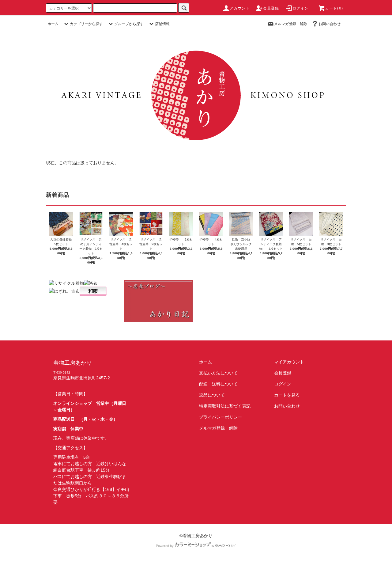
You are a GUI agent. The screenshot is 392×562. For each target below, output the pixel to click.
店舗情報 (162, 24)
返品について (212, 395)
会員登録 (271, 8)
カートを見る (287, 395)
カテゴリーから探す (86, 24)
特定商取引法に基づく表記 (225, 406)
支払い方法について (218, 372)
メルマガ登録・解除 (290, 24)
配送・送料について (218, 384)
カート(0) (334, 8)
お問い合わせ (329, 24)
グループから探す (129, 24)
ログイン (300, 8)
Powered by (165, 546)
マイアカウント (289, 361)
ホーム (52, 24)
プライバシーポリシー (220, 417)
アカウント (240, 8)
